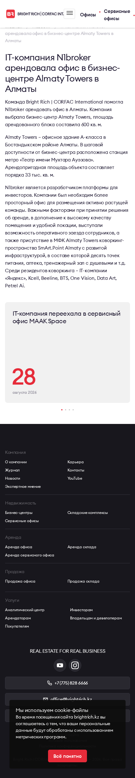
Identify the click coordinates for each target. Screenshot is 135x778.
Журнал (12, 470)
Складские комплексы (88, 512)
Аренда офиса (18, 546)
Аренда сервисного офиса (29, 555)
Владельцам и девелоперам (96, 618)
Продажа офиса (20, 581)
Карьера (76, 461)
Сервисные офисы (117, 14)
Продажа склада (84, 581)
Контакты (76, 470)
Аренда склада (82, 546)
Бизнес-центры (18, 512)
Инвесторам (81, 609)
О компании (16, 461)
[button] (61, 409)
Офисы (88, 15)
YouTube (75, 478)
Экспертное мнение (23, 486)
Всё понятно (67, 756)
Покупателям (17, 626)
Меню (69, 14)
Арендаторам (18, 618)
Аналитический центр (25, 609)
